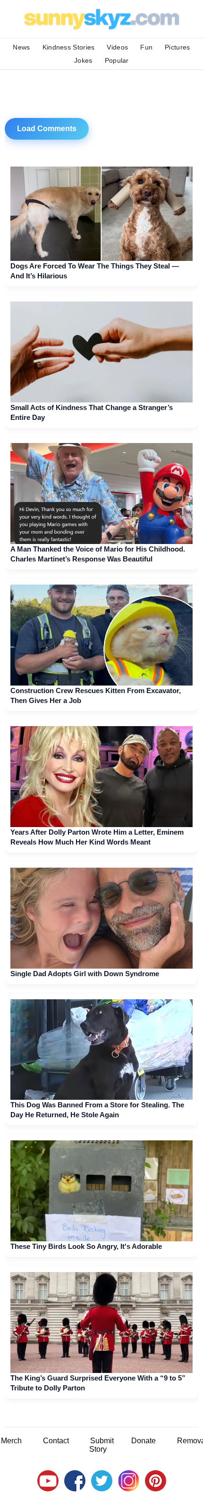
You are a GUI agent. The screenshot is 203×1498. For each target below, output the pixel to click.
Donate (143, 1441)
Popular (117, 60)
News (21, 47)
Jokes (83, 60)
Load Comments (46, 129)
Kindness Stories (68, 47)
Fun (146, 47)
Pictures (177, 47)
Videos (117, 47)
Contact (56, 1441)
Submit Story (101, 1445)
